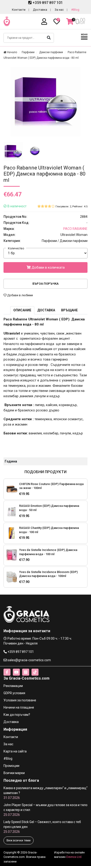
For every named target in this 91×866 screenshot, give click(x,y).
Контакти (18, 9)
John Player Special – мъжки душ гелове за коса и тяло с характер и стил (46, 810)
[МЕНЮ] (84, 39)
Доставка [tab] (46, 310)
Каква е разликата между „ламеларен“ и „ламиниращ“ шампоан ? (46, 793)
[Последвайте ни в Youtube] (16, 672)
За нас (59, 9)
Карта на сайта (15, 751)
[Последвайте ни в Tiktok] (35, 672)
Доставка (40, 9)
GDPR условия (14, 693)
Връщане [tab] (69, 310)
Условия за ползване (20, 700)
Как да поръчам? (17, 714)
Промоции (11, 766)
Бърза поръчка (45, 283)
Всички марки (14, 773)
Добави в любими (20, 295)
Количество (16, 248)
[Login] (45, 22)
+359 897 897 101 (47, 2)
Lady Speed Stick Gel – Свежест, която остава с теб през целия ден (42, 826)
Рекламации (13, 686)
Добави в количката (48, 267)
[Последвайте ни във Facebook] (7, 672)
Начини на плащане (19, 707)
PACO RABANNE (75, 229)
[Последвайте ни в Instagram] (25, 672)
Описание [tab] (22, 310)
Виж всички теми (19, 840)
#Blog (75, 9)
